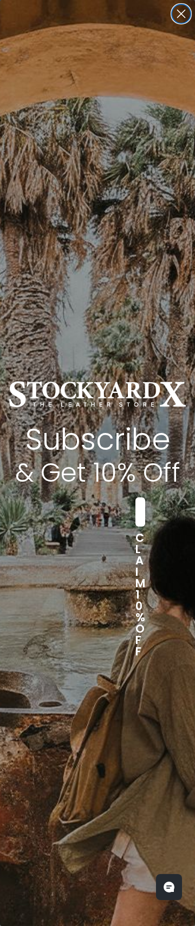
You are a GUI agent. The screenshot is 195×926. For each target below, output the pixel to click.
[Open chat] (169, 887)
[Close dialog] (181, 13)
